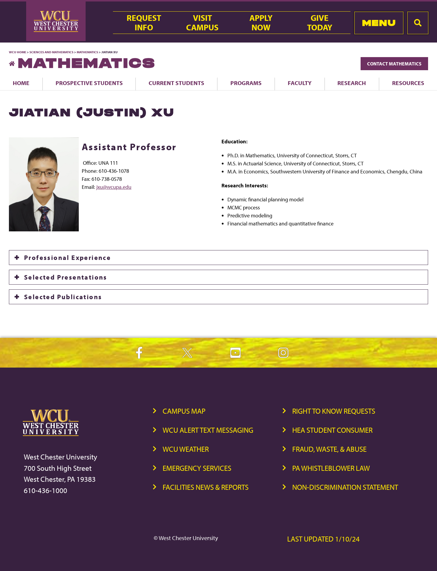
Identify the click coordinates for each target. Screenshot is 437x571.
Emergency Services (197, 468)
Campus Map (184, 410)
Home (21, 83)
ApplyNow (261, 22)
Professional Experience (67, 257)
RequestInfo (144, 22)
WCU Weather (186, 449)
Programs (246, 83)
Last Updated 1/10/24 (323, 538)
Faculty (300, 83)
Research (351, 83)
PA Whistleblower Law (331, 468)
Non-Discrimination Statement (345, 487)
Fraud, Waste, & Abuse (329, 449)
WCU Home (17, 52)
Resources (408, 83)
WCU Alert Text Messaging (208, 429)
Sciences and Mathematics (51, 52)
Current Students (176, 83)
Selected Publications (63, 297)
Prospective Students (89, 83)
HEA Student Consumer (332, 429)
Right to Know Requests (333, 410)
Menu (379, 22)
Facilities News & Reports (206, 487)
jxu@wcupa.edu (113, 186)
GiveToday (319, 22)
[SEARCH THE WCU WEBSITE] (417, 23)
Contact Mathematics (394, 64)
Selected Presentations (65, 277)
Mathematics (87, 52)
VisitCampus (202, 22)
